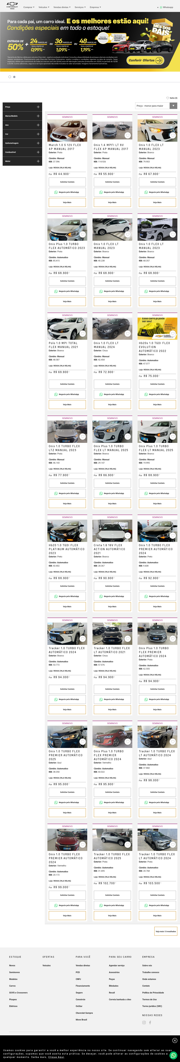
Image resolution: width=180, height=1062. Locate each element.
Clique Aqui (56, 1056)
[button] (171, 98)
